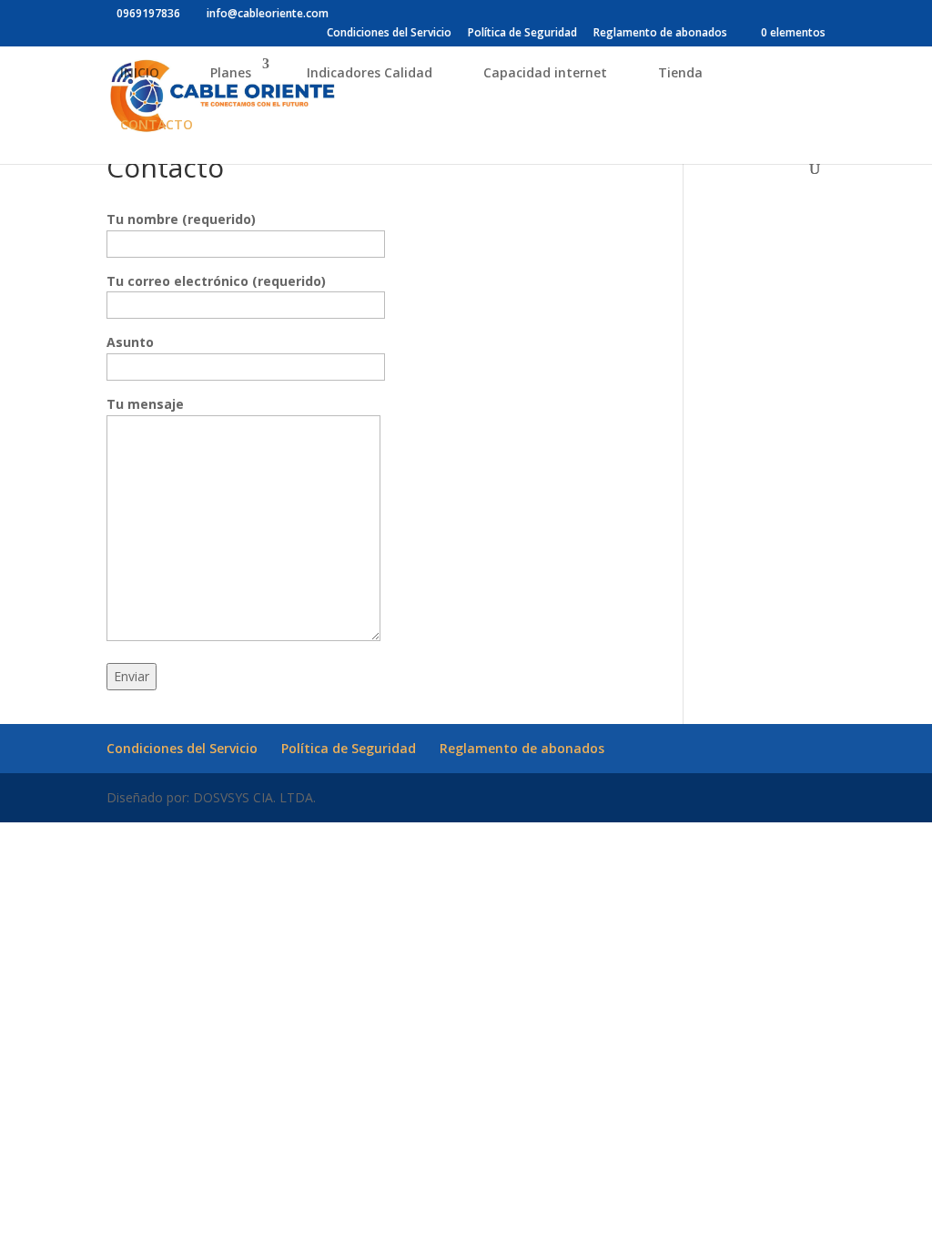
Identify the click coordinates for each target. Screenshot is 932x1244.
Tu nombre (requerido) (181, 219)
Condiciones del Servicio (389, 33)
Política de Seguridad (522, 33)
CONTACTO (156, 124)
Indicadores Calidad (369, 72)
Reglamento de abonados (660, 33)
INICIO (139, 72)
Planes (230, 72)
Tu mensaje (145, 404)
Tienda (680, 72)
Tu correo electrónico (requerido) (216, 281)
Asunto (130, 342)
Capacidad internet (545, 72)
